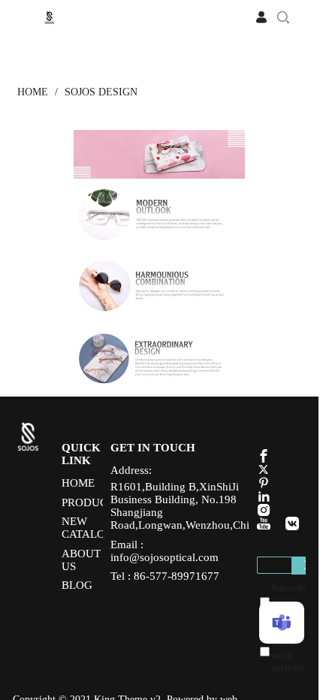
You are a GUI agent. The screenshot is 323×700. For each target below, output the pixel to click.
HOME (32, 92)
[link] (32, 92)
